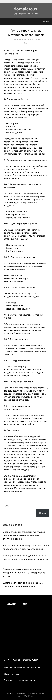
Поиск (7, 505)
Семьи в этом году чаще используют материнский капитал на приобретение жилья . (24, 573)
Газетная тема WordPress (31, 694)
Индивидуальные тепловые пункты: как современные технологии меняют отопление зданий (24, 535)
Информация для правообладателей (22, 667)
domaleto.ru (26, 8)
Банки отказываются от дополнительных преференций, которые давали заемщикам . (26, 559)
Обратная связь (11, 674)
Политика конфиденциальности (19, 680)
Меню (46, 21)
